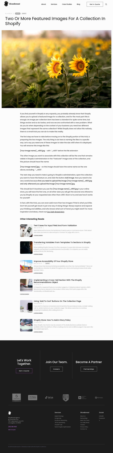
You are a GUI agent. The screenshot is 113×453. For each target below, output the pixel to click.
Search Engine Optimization (63, 427)
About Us (82, 416)
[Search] (106, 4)
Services (54, 4)
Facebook (102, 418)
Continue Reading (38, 235)
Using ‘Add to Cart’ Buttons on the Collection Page (57, 301)
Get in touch (12, 430)
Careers (56, 369)
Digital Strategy (59, 416)
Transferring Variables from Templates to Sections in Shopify (62, 242)
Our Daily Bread (84, 422)
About (43, 4)
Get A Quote (95, 4)
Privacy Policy (84, 427)
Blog (78, 4)
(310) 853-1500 (12, 427)
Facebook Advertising (61, 420)
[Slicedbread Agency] (12, 6)
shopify (18, 13)
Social (101, 412)
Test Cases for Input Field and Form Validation (55, 225)
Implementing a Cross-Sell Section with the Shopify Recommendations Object (58, 281)
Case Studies (67, 4)
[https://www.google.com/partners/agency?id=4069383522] (16, 397)
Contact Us (83, 429)
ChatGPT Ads (58, 425)
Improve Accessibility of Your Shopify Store (53, 261)
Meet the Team (84, 420)
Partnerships (89, 369)
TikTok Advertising (60, 422)
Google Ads (58, 418)
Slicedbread (84, 412)
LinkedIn (101, 416)
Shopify (24, 13)
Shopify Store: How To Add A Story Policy (52, 320)
